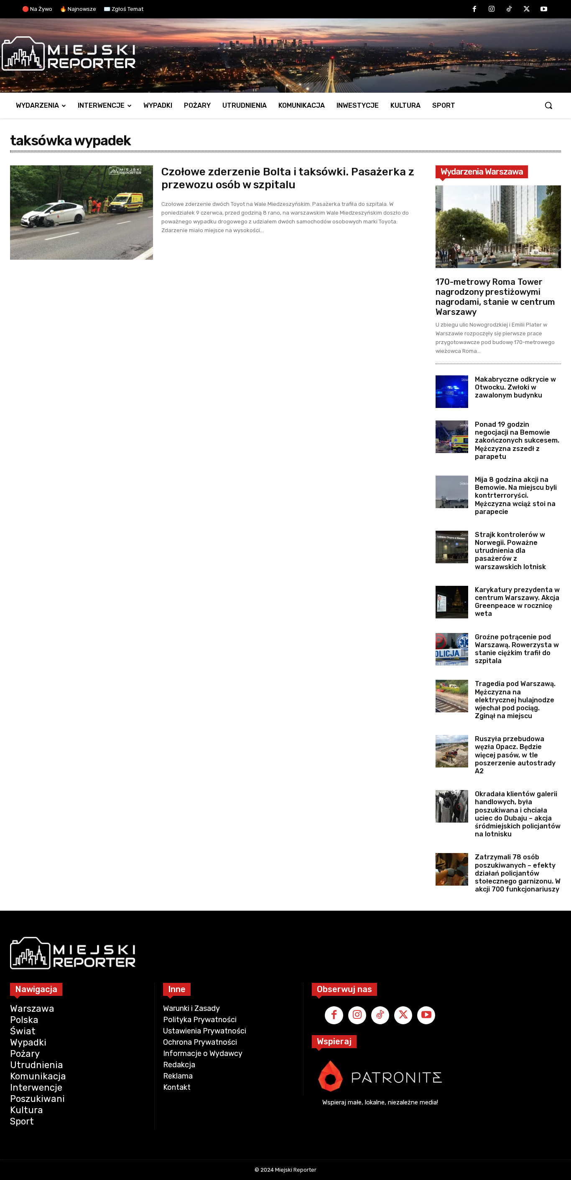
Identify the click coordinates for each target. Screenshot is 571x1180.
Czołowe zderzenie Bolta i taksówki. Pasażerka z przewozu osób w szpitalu (287, 178)
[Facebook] (474, 9)
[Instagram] (492, 9)
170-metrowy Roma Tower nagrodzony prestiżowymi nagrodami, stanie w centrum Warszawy (495, 297)
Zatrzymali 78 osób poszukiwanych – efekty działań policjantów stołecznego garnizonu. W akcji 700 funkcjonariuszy (518, 873)
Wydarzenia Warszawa (482, 172)
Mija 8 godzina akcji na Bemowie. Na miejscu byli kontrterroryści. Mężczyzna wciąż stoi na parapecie (516, 496)
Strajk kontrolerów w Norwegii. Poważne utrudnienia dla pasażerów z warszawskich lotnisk (511, 551)
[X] (526, 9)
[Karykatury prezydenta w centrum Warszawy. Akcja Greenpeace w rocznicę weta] (452, 602)
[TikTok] (509, 9)
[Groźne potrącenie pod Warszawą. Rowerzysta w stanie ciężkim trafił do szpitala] (452, 649)
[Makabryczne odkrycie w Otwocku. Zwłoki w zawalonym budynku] (452, 391)
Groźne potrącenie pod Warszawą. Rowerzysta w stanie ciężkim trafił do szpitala (517, 649)
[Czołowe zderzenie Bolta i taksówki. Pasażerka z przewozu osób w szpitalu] (81, 212)
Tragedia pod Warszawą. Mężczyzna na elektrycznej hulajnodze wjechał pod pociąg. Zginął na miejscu (515, 700)
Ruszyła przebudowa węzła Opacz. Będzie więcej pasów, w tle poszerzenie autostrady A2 (515, 755)
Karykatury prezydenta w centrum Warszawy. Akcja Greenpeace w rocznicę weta (517, 602)
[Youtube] (544, 9)
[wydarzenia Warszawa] (281, 53)
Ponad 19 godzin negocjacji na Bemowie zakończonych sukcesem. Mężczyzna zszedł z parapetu (517, 440)
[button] (548, 105)
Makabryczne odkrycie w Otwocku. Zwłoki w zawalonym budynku (515, 387)
